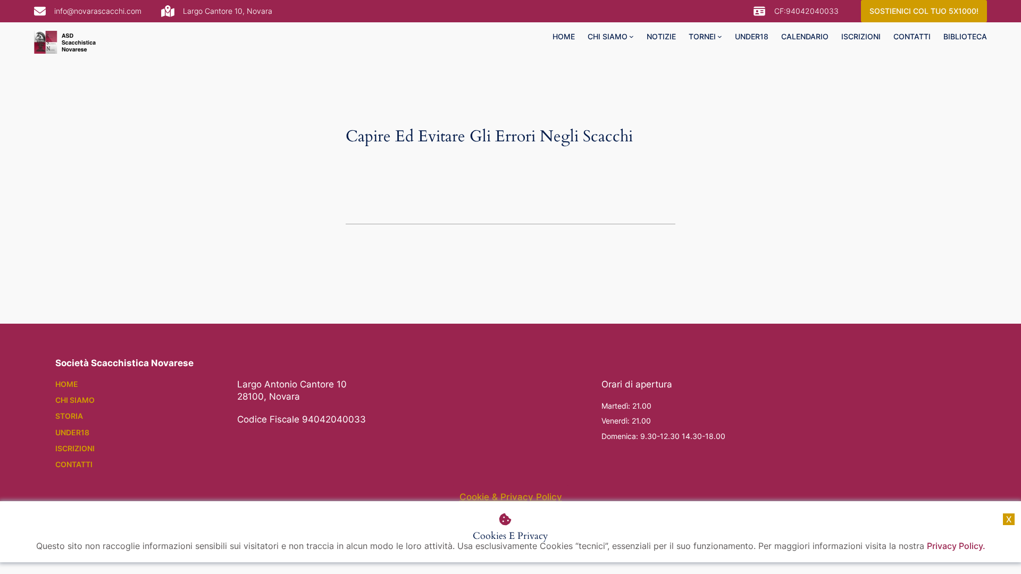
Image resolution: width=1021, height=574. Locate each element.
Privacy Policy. (956, 546)
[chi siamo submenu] (631, 36)
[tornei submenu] (719, 36)
